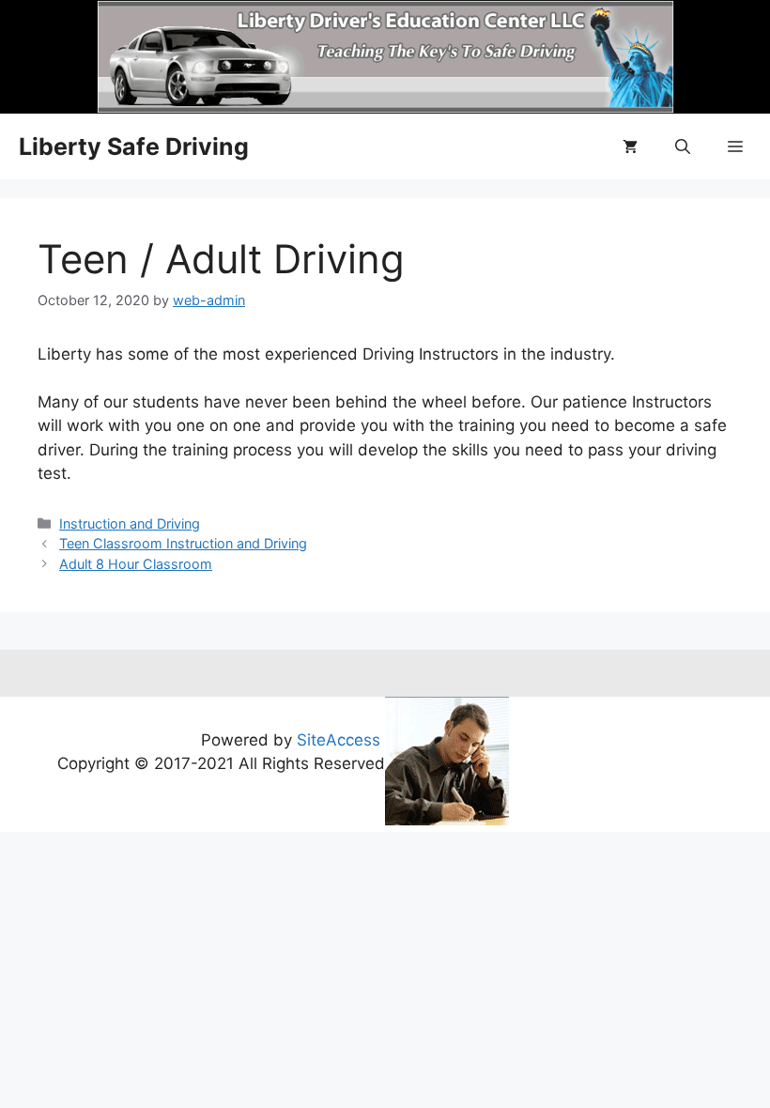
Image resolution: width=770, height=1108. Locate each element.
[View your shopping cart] (630, 146)
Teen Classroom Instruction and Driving (183, 543)
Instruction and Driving (129, 523)
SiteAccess (338, 740)
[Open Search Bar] (682, 146)
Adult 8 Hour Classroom (135, 564)
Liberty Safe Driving (134, 146)
